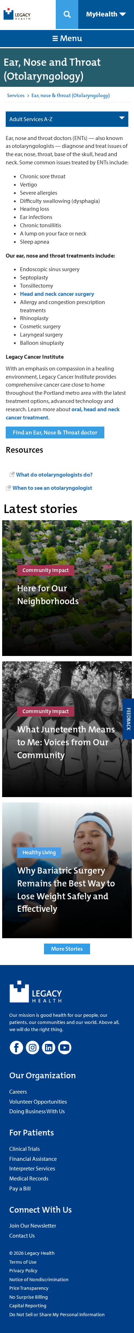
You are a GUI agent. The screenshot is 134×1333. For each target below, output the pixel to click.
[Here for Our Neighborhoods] (67, 588)
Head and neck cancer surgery (57, 293)
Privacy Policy (23, 1270)
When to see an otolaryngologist (52, 487)
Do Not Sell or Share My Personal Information (57, 1314)
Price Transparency (29, 1288)
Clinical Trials (24, 1148)
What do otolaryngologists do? (54, 474)
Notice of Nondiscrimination (39, 1279)
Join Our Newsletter (32, 1225)
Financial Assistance (33, 1158)
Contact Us (22, 1235)
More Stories (67, 949)
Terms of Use (22, 1262)
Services (16, 95)
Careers (18, 1091)
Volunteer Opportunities (38, 1101)
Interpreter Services (32, 1168)
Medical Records (28, 1178)
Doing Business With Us (37, 1111)
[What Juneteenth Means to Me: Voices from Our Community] (67, 729)
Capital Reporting (27, 1305)
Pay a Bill (20, 1188)
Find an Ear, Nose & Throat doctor (55, 432)
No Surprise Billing (28, 1297)
